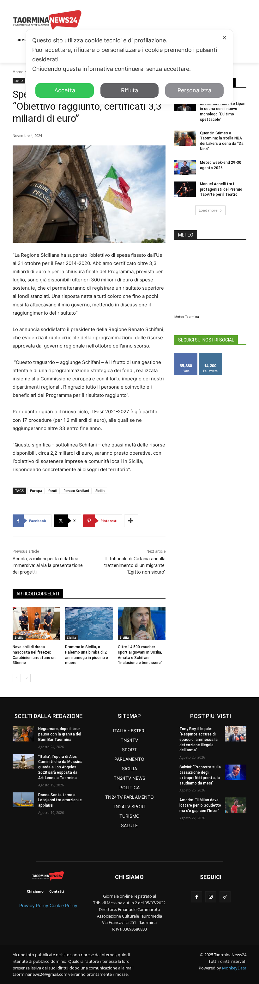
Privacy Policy (33, 905)
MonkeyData (234, 968)
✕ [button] (224, 37)
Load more (208, 210)
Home (18, 71)
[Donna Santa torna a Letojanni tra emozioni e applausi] (23, 799)
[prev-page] (17, 678)
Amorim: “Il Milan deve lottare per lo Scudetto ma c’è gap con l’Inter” (200, 805)
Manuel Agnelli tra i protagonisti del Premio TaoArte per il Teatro (221, 189)
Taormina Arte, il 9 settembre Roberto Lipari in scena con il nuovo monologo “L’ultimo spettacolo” (222, 109)
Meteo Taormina (186, 316)
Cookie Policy (63, 905)
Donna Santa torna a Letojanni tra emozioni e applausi (60, 800)
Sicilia (19, 80)
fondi (52, 490)
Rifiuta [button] (129, 90)
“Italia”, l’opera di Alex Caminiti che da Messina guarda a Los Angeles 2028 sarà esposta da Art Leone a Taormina (60, 767)
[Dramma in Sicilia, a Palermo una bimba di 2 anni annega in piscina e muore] (89, 623)
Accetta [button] (64, 90)
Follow (210, 355)
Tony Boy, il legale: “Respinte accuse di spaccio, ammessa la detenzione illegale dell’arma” (198, 739)
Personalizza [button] (194, 90)
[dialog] (129, 66)
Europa (36, 490)
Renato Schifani (76, 490)
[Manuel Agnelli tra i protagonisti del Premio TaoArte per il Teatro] (185, 189)
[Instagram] (210, 896)
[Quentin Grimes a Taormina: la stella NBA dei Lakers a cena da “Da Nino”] (185, 138)
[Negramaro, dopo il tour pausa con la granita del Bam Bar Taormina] (23, 733)
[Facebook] (196, 896)
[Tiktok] (225, 896)
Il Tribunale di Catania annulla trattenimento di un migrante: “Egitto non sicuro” (135, 565)
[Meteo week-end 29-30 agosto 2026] (185, 167)
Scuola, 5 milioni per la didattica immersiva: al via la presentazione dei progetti (48, 565)
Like (186, 355)
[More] (131, 520)
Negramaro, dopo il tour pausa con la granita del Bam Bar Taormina (59, 734)
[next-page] (27, 678)
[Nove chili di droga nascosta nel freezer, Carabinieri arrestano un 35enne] (36, 623)
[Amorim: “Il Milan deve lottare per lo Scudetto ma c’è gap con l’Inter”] (235, 804)
